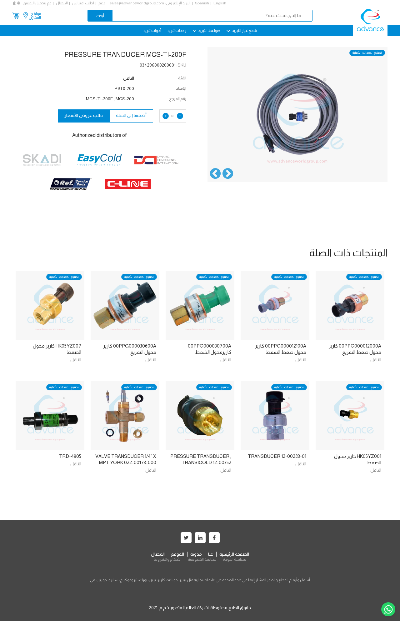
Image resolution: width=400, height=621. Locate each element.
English (219, 3)
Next (215, 174)
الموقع (177, 554)
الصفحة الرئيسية (234, 554)
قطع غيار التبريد (244, 30)
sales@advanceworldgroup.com (137, 3)
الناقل (375, 359)
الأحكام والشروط (168, 559)
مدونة (196, 554)
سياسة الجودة (234, 559)
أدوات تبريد (152, 30)
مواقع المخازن (35, 15)
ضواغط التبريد (209, 30)
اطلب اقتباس (83, 3)
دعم (101, 3)
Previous (228, 174)
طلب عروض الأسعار (83, 115)
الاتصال (62, 3)
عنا (210, 554)
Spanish (202, 3)
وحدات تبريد (177, 30)
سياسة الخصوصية (202, 559)
